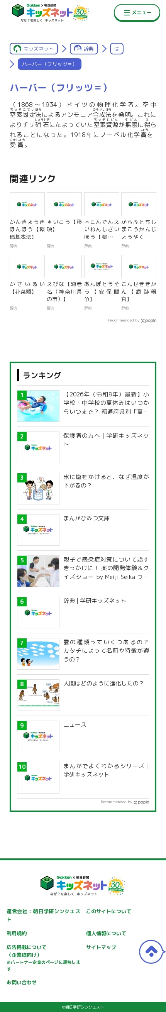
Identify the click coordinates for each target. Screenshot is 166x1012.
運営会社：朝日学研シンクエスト (43, 915)
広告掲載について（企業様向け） (43, 958)
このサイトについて (108, 911)
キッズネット (39, 48)
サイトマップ (101, 947)
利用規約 (17, 933)
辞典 (89, 48)
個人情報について (106, 933)
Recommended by (123, 320)
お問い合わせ (22, 982)
